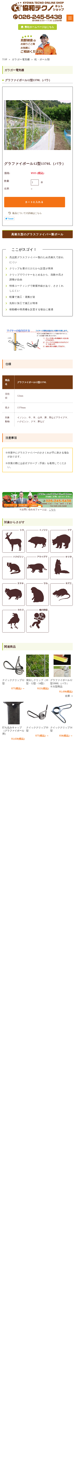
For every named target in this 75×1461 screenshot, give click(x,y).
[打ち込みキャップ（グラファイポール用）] (13, 713)
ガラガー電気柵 (21, 59)
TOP (4, 59)
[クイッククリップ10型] (37, 713)
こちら (52, 509)
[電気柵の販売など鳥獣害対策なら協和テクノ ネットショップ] (37, 6)
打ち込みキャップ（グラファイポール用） (13, 730)
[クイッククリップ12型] (13, 666)
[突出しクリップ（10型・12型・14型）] (37, 666)
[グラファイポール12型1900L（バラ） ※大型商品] (61, 666)
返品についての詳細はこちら (27, 213)
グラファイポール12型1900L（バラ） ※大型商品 (61, 683)
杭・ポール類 (42, 59)
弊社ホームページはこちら (39, 27)
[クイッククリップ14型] (61, 713)
